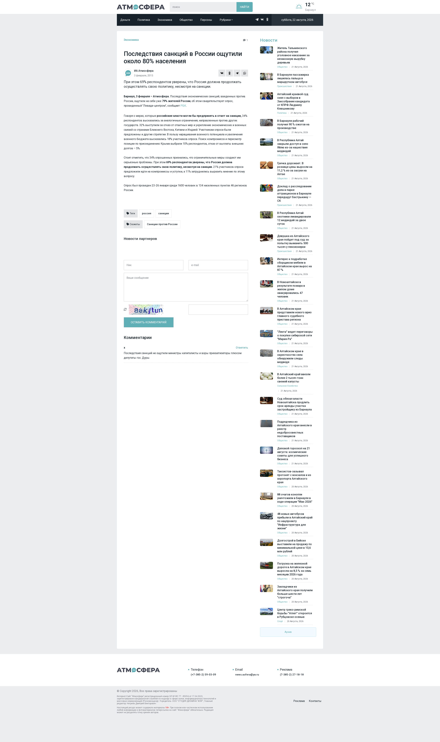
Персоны (206, 19)
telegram (257, 19)
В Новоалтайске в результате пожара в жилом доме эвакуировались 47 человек (291, 289)
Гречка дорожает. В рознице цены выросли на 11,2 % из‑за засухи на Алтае (294, 169)
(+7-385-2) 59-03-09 (203, 674)
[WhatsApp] (244, 73)
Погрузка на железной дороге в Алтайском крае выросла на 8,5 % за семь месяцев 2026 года (294, 569)
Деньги (125, 19)
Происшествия (284, 86)
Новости (268, 40)
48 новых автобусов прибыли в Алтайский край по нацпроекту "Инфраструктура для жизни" (294, 521)
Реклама (299, 701)
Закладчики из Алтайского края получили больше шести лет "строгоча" (295, 592)
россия (146, 213)
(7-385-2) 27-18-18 (292, 674)
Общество (186, 19)
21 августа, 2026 (300, 67)
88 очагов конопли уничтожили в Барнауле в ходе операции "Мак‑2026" (294, 498)
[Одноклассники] (229, 73)
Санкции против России (162, 224)
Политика (144, 19)
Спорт (280, 621)
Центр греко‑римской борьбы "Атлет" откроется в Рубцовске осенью (294, 613)
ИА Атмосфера (141, 7)
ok (267, 19)
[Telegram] (237, 73)
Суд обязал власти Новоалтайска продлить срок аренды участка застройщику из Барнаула (294, 404)
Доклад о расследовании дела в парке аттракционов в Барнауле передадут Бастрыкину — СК (294, 193)
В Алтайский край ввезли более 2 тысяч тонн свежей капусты (293, 378)
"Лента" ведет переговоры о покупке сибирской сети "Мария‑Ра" (295, 335)
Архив (288, 632)
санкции (163, 213)
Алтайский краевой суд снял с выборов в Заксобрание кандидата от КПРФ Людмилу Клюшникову (293, 101)
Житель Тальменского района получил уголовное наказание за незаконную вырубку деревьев (293, 55)
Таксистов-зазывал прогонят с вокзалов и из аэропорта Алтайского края (294, 477)
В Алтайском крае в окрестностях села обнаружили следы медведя (290, 357)
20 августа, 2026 (300, 486)
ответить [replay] (242, 347)
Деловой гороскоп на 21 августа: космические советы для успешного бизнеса (293, 454)
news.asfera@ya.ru (247, 674)
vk (262, 19)
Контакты (315, 701)
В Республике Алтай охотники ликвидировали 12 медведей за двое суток (294, 218)
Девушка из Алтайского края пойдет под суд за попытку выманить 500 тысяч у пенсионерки (293, 241)
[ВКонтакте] (221, 73)
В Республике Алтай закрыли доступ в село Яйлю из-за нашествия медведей (292, 146)
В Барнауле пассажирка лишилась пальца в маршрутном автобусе (293, 78)
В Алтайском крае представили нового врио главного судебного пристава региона (294, 314)
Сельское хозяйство (287, 386)
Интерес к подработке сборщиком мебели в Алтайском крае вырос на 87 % (294, 264)
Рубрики (225, 19)
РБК (183, 105)
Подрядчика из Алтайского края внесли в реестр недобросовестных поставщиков (294, 429)
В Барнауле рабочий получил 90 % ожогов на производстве (293, 124)
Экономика (164, 19)
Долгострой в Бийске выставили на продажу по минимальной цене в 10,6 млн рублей (294, 546)
